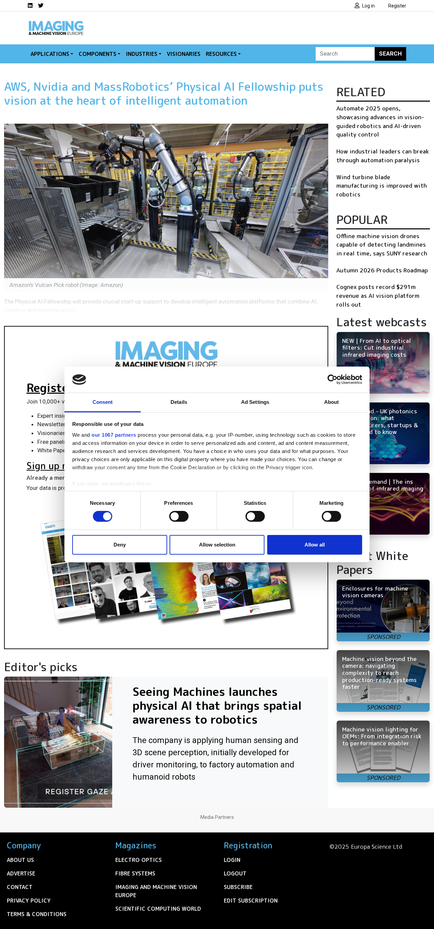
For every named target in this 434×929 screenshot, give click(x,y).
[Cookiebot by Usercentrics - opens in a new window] (332, 379)
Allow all (314, 545)
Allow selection (217, 545)
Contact (20, 887)
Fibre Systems (135, 873)
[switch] (179, 516)
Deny (120, 545)
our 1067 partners (114, 435)
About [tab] (331, 402)
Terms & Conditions (36, 914)
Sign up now (53, 465)
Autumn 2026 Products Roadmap (382, 270)
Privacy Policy (29, 900)
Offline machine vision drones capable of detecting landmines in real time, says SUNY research (381, 244)
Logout (235, 873)
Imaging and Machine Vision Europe (156, 891)
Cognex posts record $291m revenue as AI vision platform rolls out (377, 295)
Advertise (21, 873)
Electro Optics (138, 860)
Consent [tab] (103, 402)
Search (390, 53)
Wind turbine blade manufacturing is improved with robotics (381, 185)
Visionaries (183, 54)
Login (232, 860)
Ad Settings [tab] (255, 402)
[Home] (56, 23)
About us (20, 860)
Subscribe (238, 887)
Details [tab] (179, 402)
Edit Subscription (251, 900)
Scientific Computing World (158, 908)
